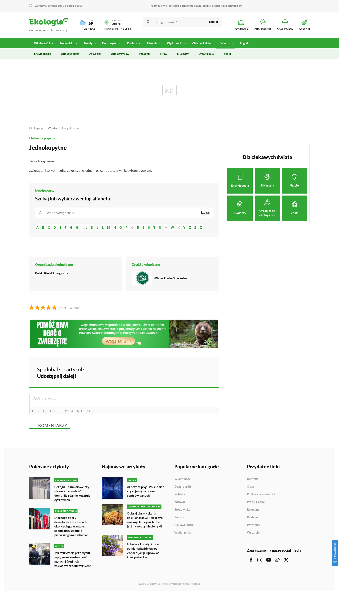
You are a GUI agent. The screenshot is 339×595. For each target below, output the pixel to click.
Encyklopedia (70, 128)
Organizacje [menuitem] (206, 53)
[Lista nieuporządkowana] (61, 411)
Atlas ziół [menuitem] (95, 53)
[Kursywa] (39, 411)
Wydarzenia (182, 532)
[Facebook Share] (185, 372)
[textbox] (62, 213)
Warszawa (90, 28)
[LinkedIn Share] (206, 372)
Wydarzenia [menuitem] (175, 43)
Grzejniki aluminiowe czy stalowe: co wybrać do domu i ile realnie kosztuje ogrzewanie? (72, 493)
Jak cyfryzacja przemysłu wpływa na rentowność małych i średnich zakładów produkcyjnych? (72, 559)
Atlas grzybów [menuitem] (120, 53)
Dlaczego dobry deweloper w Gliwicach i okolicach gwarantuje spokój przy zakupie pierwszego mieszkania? (71, 526)
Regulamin (254, 509)
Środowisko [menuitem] (66, 43)
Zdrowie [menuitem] (152, 43)
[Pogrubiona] (33, 411)
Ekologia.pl (36, 128)
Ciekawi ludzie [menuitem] (201, 43)
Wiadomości (182, 479)
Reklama (253, 517)
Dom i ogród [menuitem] (109, 43)
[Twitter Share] (196, 372)
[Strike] (50, 411)
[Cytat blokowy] (66, 411)
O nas (251, 486)
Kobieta (179, 494)
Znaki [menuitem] (227, 53)
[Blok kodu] (72, 411)
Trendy (179, 517)
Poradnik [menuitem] (144, 53)
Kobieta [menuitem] (132, 43)
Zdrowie (180, 502)
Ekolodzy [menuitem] (183, 53)
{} (82, 410)
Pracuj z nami (256, 502)
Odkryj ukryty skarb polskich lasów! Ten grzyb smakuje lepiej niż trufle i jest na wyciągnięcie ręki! (145, 519)
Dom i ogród (182, 486)
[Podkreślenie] (44, 411)
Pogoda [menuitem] (244, 43)
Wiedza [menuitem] (225, 43)
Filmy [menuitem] (163, 53)
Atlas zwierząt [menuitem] (70, 53)
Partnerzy (253, 524)
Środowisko (182, 509)
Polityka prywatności (261, 494)
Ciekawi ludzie (184, 524)
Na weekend (111, 28)
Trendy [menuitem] (88, 43)
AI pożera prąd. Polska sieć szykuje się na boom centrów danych (145, 491)
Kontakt (252, 479)
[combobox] (121, 212)
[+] (88, 410)
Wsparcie (253, 532)
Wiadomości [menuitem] (42, 43)
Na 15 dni (125, 28)
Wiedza (53, 128)
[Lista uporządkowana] (55, 411)
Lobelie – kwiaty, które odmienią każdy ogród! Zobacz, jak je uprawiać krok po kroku (143, 550)
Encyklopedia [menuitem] (42, 53)
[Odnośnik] (77, 411)
